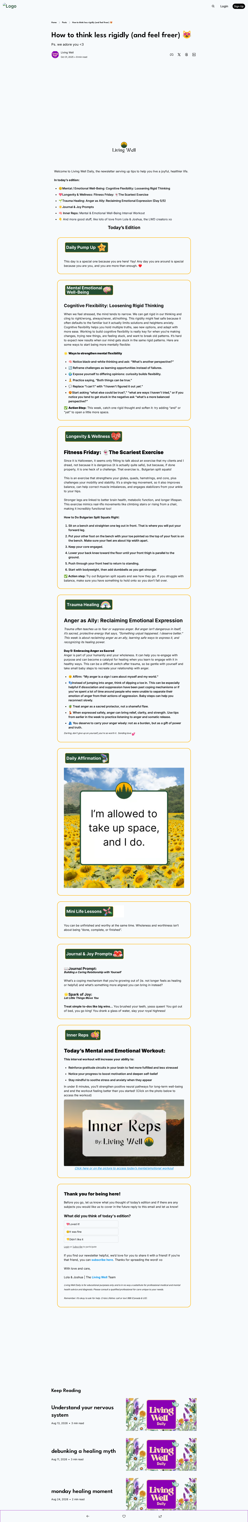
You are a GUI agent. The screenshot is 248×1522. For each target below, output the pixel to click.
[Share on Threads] (186, 54)
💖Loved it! (73, 1224)
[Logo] (10, 6)
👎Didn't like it (74, 1239)
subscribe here (102, 1260)
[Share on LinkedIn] (194, 54)
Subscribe (78, 1246)
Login (66, 1246)
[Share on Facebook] (171, 54)
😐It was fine (74, 1231)
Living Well (99, 1277)
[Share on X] (179, 54)
